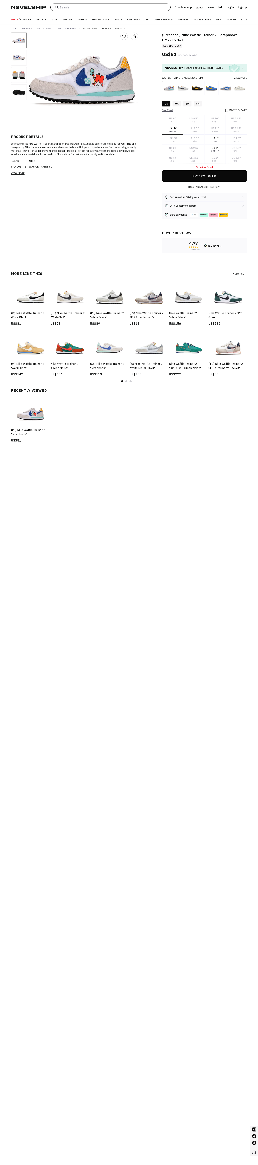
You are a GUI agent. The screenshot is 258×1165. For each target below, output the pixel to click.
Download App (183, 7)
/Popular (21, 19)
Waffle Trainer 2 (68, 28)
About (199, 7)
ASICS (118, 19)
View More (18, 173)
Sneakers (26, 28)
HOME (14, 28)
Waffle (50, 28)
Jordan (68, 19)
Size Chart (167, 110)
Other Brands (163, 19)
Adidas (82, 19)
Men (218, 19)
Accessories (202, 19)
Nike (54, 19)
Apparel (183, 19)
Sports (41, 19)
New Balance (101, 19)
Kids (244, 19)
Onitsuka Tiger (138, 19)
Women (231, 19)
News (211, 7)
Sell (220, 7)
